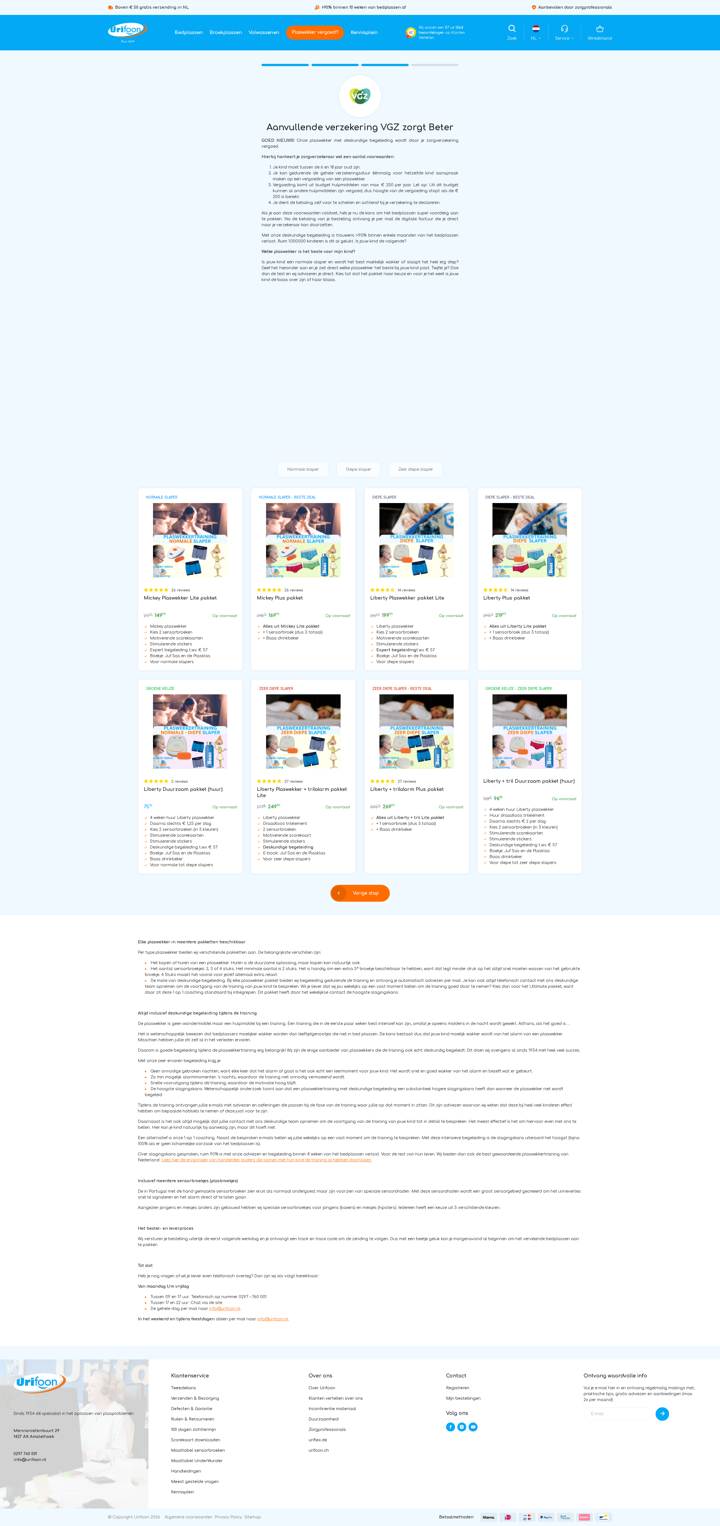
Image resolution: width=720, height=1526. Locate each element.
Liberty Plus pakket (506, 598)
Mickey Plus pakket (280, 598)
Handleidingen (186, 1471)
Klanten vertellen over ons (336, 1398)
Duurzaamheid (324, 1419)
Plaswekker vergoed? (315, 32)
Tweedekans (183, 1388)
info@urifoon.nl (224, 1309)
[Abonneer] (662, 1414)
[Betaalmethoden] (488, 1517)
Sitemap (252, 1517)
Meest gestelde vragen (195, 1482)
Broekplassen (226, 32)
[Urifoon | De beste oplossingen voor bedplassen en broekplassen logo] (127, 32)
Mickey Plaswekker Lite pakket (180, 598)
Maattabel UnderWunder (197, 1461)
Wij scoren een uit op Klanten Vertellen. (442, 33)
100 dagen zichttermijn (193, 1430)
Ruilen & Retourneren (192, 1419)
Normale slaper (303, 469)
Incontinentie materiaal (332, 1409)
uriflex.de (318, 1440)
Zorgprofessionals (327, 1430)
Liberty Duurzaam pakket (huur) (183, 789)
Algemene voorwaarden (188, 1517)
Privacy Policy (228, 1517)
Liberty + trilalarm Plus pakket (407, 789)
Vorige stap (366, 893)
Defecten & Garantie (191, 1409)
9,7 (411, 32)
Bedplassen (189, 32)
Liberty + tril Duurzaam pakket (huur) (529, 781)
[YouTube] (473, 1426)
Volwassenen (264, 32)
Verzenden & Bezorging (195, 1398)
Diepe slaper (358, 469)
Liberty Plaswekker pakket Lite (407, 598)
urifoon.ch (319, 1450)
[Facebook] (450, 1426)
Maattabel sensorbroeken (198, 1450)
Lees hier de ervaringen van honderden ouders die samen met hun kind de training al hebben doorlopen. (266, 1160)
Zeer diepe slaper (415, 469)
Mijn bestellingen (463, 1398)
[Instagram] (461, 1426)
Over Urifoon (322, 1388)
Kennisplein (364, 32)
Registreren (457, 1388)
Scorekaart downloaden (195, 1440)
